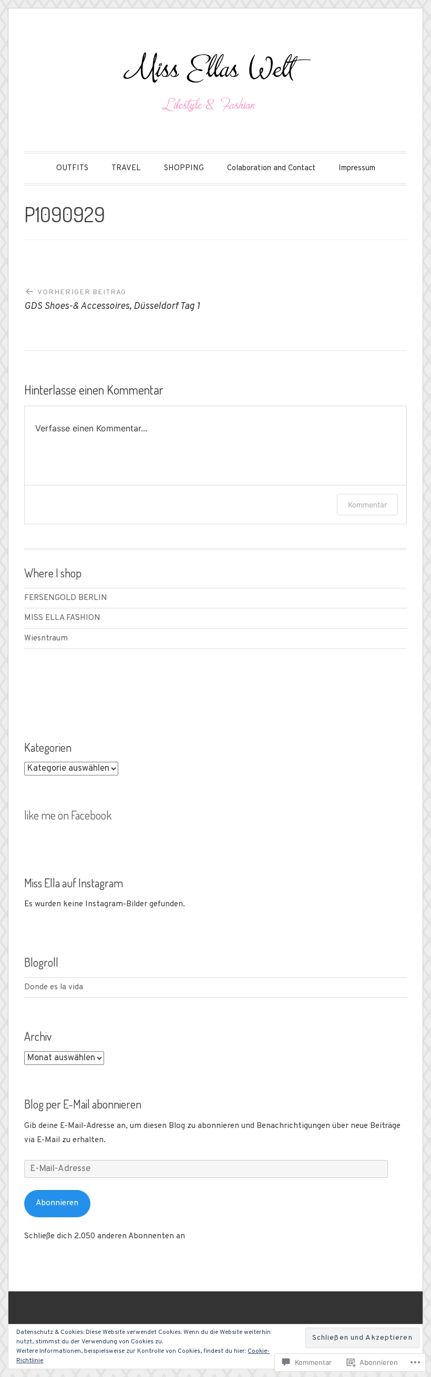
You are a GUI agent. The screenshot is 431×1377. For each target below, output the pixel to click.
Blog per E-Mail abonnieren (82, 1103)
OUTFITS (72, 168)
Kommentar (367, 504)
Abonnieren (57, 1203)
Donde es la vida (53, 987)
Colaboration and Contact (271, 168)
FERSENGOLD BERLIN (65, 598)
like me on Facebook (67, 814)
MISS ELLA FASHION (62, 618)
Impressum (356, 168)
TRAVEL (126, 168)
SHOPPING (184, 168)
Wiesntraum (46, 638)
